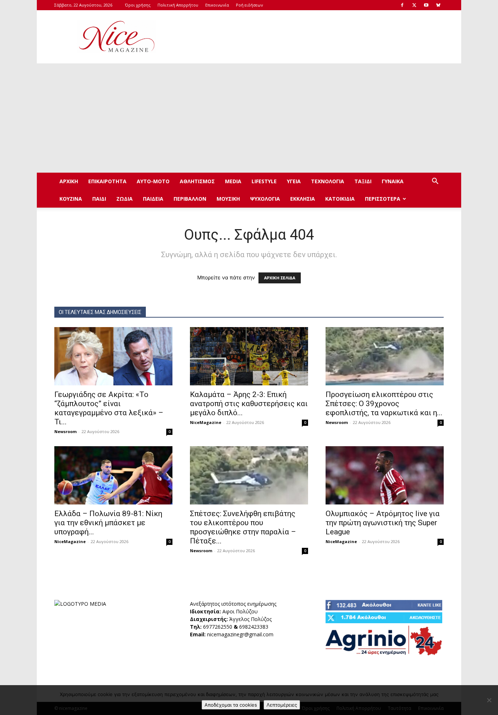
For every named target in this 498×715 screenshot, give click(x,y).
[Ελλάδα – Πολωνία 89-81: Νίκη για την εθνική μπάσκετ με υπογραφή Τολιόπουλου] (113, 475)
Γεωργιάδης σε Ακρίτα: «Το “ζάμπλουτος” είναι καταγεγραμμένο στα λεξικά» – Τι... (108, 408)
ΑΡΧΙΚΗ (68, 181)
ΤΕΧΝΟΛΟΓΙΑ (327, 181)
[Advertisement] (311, 36)
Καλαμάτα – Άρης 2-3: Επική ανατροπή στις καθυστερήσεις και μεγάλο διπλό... (249, 403)
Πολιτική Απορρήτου (177, 5)
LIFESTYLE (264, 181)
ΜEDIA (233, 181)
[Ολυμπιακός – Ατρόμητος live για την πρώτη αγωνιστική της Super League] (385, 475)
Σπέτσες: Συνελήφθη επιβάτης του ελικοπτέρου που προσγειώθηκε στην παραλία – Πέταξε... (243, 527)
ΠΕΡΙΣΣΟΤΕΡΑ (382, 198)
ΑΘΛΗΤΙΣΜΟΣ (197, 181)
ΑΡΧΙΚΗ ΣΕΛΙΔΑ (279, 277)
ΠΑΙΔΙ (99, 198)
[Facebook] (402, 5)
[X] (414, 5)
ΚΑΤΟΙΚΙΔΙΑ (340, 198)
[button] (435, 181)
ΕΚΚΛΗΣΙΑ (302, 198)
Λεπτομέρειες (281, 705)
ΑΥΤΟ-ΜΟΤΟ (153, 181)
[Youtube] (426, 5)
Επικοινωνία (217, 5)
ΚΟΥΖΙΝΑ (70, 198)
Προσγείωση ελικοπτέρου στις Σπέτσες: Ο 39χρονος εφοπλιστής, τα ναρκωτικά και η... (384, 403)
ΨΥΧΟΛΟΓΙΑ (265, 198)
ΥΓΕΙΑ (294, 181)
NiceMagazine (205, 422)
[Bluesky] (438, 5)
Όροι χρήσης (138, 5)
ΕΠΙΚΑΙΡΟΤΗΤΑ (107, 181)
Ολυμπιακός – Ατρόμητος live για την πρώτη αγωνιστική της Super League (383, 522)
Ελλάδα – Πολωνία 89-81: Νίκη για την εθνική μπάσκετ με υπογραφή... (108, 522)
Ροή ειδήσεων (249, 5)
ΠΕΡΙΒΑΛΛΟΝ (190, 198)
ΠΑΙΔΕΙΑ (153, 198)
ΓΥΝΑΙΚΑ (393, 181)
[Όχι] (489, 700)
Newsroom (65, 431)
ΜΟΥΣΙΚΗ (228, 198)
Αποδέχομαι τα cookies (231, 705)
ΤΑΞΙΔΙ (362, 181)
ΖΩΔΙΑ (124, 198)
